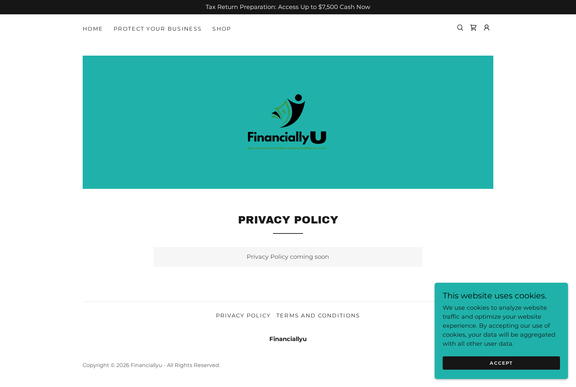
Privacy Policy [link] (243, 315)
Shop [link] (221, 29)
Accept (501, 363)
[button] (486, 27)
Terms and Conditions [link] (318, 315)
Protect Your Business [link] (158, 29)
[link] (473, 27)
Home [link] (93, 29)
